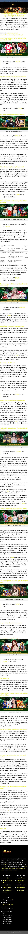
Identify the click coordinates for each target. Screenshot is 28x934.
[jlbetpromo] (14, 4)
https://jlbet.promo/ (8, 904)
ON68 (20, 108)
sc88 (23, 503)
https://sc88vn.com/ (12, 33)
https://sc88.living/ (18, 34)
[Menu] (2, 4)
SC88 (25, 866)
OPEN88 (17, 61)
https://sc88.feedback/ (6, 34)
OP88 (17, 604)
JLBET (11, 900)
